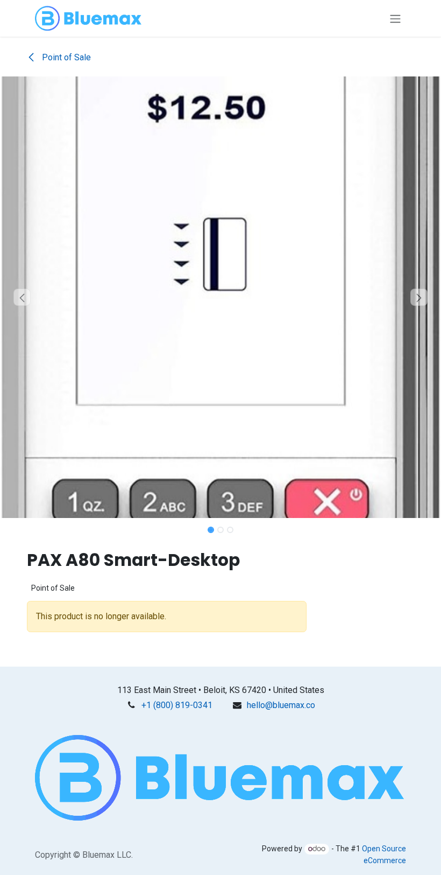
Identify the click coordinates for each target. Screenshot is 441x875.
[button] (22, 297)
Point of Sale (65, 57)
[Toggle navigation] (395, 18)
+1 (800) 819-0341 (176, 705)
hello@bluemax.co (281, 705)
